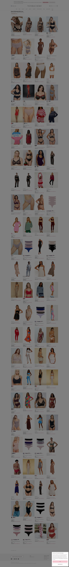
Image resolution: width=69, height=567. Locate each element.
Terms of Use (65, 558)
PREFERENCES (60, 564)
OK (60, 561)
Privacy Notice (61, 558)
